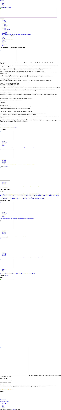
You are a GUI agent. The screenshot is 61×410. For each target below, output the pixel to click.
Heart (55, 195)
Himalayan (5, 197)
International (14, 197)
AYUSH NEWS (6, 31)
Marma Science (4, 162)
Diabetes (29, 195)
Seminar (21, 198)
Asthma (18, 194)
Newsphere (14, 409)
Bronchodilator (53, 194)
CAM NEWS (5, 32)
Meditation (55, 197)
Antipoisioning (15, 194)
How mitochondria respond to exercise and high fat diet (9, 126)
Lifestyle (5, 24)
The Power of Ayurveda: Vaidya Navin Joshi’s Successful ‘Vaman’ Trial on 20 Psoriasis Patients (17, 273)
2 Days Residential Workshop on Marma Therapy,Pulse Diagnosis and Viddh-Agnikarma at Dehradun (16, 34)
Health (51, 195)
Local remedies (6, 26)
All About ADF (4, 20)
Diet (33, 195)
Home (3, 19)
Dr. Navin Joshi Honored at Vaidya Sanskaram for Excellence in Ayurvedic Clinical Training (17, 147)
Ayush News (45, 194)
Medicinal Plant (48, 197)
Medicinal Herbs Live (7, 29)
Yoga (43, 198)
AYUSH (35, 194)
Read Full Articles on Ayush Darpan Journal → (6, 389)
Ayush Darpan (41, 194)
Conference (16, 195)
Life (28, 197)
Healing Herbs (6, 25)
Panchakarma (9, 198)
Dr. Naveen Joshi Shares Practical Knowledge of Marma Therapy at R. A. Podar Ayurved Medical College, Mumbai (21, 257)
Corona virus (20, 195)
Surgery (28, 198)
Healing (45, 195)
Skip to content (2, 0)
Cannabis (12, 195)
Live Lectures (5, 30)
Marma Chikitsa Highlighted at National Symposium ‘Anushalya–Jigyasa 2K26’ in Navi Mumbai (18, 164)
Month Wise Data (2, 380)
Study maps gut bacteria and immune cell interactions (8, 127)
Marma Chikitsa (4, 161)
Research (3, 45)
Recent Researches (4, 33)
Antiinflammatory (9, 194)
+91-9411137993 (3, 399)
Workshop (3, 145)
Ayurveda (3, 23)
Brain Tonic (49, 194)
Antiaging (2, 194)
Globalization (4, 27)
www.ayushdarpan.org (4, 403)
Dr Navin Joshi (5, 49)
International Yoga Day (22, 197)
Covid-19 (26, 195)
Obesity (5, 198)
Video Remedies (4, 28)
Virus (35, 198)
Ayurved (21, 194)
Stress (25, 198)
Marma (37, 197)
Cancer (9, 195)
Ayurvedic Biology (4, 142)
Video (31, 198)
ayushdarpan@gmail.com (4, 401)
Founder (5, 21)
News (2, 43)
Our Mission (5, 22)
